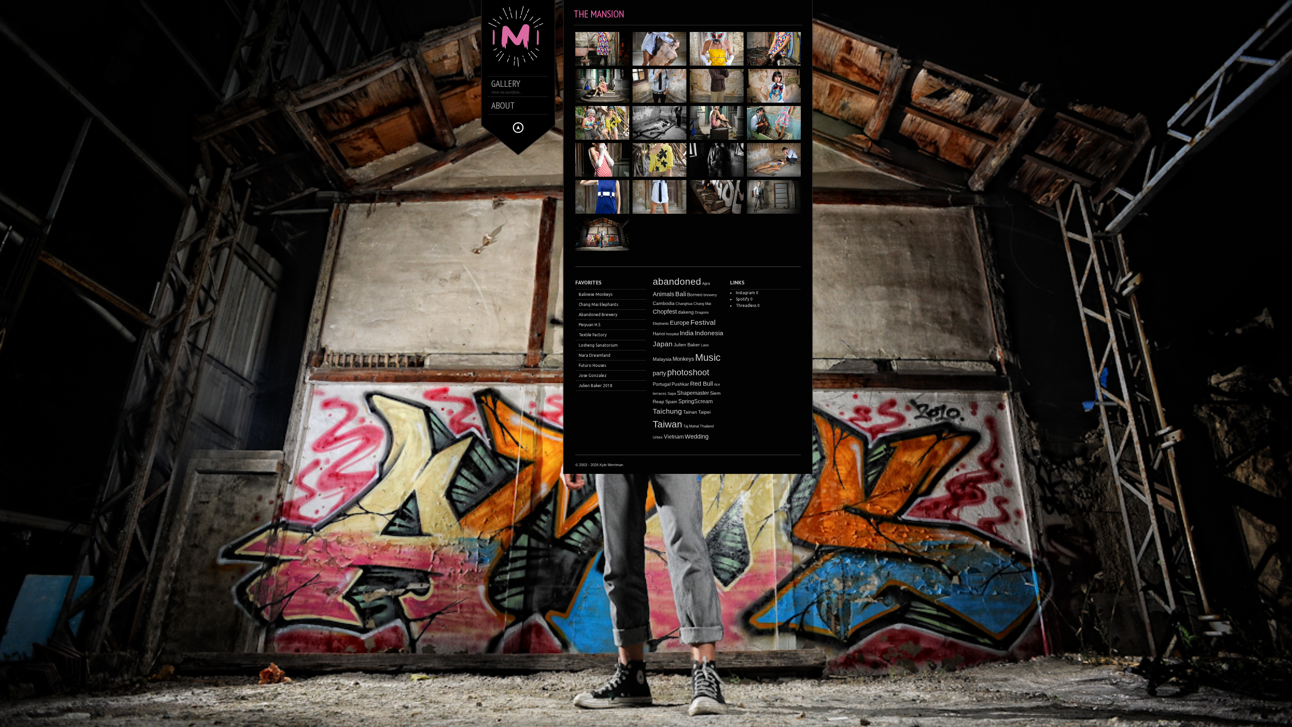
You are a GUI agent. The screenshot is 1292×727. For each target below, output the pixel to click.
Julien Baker (687, 344)
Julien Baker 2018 (595, 385)
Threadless (746, 305)
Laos (705, 345)
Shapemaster (693, 393)
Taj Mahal (691, 426)
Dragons (702, 312)
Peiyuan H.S (589, 324)
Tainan (690, 412)
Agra (706, 283)
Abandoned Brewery (598, 314)
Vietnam (674, 437)
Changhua (684, 304)
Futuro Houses (592, 365)
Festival (703, 322)
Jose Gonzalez (593, 375)
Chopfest (665, 311)
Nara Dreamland (594, 355)
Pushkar (680, 384)
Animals (663, 294)
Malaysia (662, 359)
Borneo (695, 294)
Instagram (745, 292)
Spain (671, 401)
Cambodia (664, 303)
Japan (663, 344)
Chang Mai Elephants (598, 304)
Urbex (658, 437)
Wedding (697, 436)
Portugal (662, 384)
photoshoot (688, 372)
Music (708, 357)
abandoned (677, 281)
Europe (679, 322)
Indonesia (709, 333)
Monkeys (683, 359)
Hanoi (659, 333)
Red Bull (701, 383)
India (687, 333)
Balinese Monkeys (595, 294)
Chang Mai (702, 304)
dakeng (686, 312)
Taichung (667, 411)
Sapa (672, 393)
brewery (710, 295)
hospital (672, 334)
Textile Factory (593, 335)
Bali (680, 294)
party (659, 373)
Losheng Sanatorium (598, 345)
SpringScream (695, 401)
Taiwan (667, 424)
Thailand (707, 426)
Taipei (704, 412)
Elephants (661, 323)
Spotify (742, 299)
